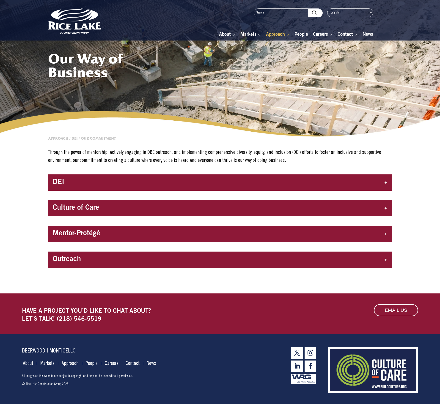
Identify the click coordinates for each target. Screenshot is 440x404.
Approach (275, 35)
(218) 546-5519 (79, 319)
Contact (345, 35)
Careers (320, 35)
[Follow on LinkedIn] (297, 366)
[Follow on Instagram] (310, 353)
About (225, 35)
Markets (248, 35)
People (301, 35)
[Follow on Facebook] (310, 366)
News (368, 35)
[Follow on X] (297, 353)
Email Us (396, 310)
